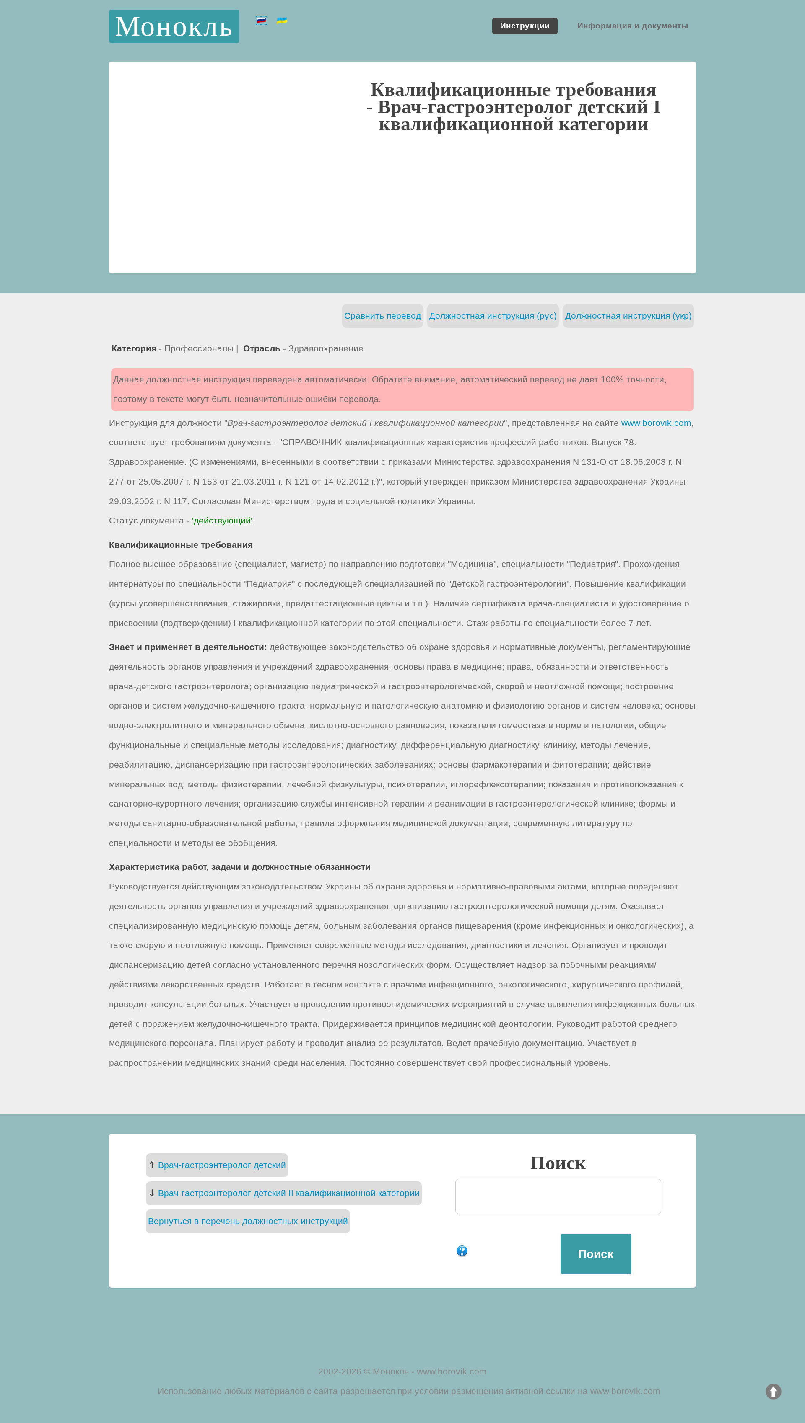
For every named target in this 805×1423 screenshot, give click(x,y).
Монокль (174, 26)
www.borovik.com (656, 423)
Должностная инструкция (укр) (628, 315)
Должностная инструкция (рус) (493, 315)
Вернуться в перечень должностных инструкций (248, 1221)
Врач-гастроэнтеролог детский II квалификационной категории (289, 1193)
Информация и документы (632, 26)
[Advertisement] (402, 201)
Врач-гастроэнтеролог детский (222, 1165)
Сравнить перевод (382, 315)
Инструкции (525, 26)
